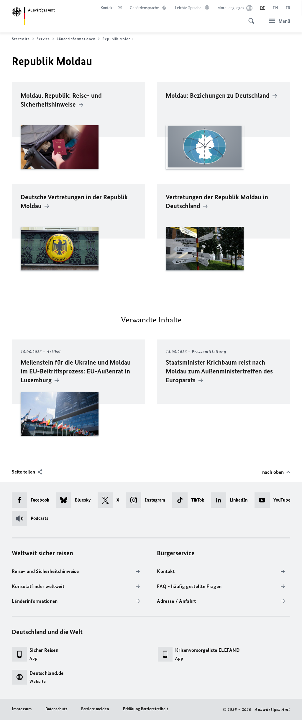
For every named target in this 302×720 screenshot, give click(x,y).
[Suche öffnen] (249, 18)
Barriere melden (95, 708)
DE (262, 7)
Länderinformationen (76, 39)
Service (43, 39)
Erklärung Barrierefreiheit (145, 708)
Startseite (20, 39)
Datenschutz (56, 708)
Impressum (22, 708)
